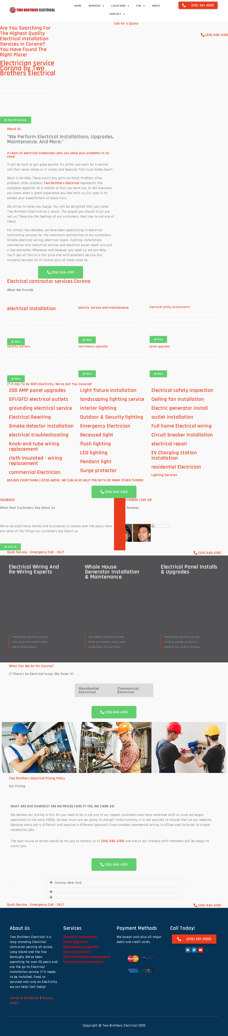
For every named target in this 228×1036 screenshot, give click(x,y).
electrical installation (31, 308)
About (156, 6)
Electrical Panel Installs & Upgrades (189, 569)
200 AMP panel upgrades (37, 390)
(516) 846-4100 (112, 841)
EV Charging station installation (174, 455)
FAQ (138, 6)
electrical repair (169, 443)
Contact (115, 14)
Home (77, 6)
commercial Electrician (35, 472)
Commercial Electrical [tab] (128, 690)
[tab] (123, 533)
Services (95, 6)
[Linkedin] (194, 950)
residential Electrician (176, 467)
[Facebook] (188, 950)
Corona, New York (68, 882)
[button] (6, 747)
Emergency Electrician (105, 426)
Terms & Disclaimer (24, 998)
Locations (118, 6)
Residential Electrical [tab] (89, 690)
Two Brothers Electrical (61, 183)
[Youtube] (200, 950)
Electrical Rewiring (30, 417)
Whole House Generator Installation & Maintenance (112, 571)
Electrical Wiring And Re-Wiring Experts (34, 569)
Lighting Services (164, 475)
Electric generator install (179, 408)
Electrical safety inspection (182, 390)
